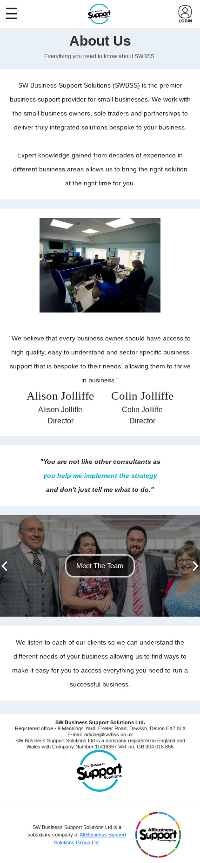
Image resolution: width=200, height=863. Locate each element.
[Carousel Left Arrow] (6, 566)
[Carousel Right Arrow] (193, 566)
